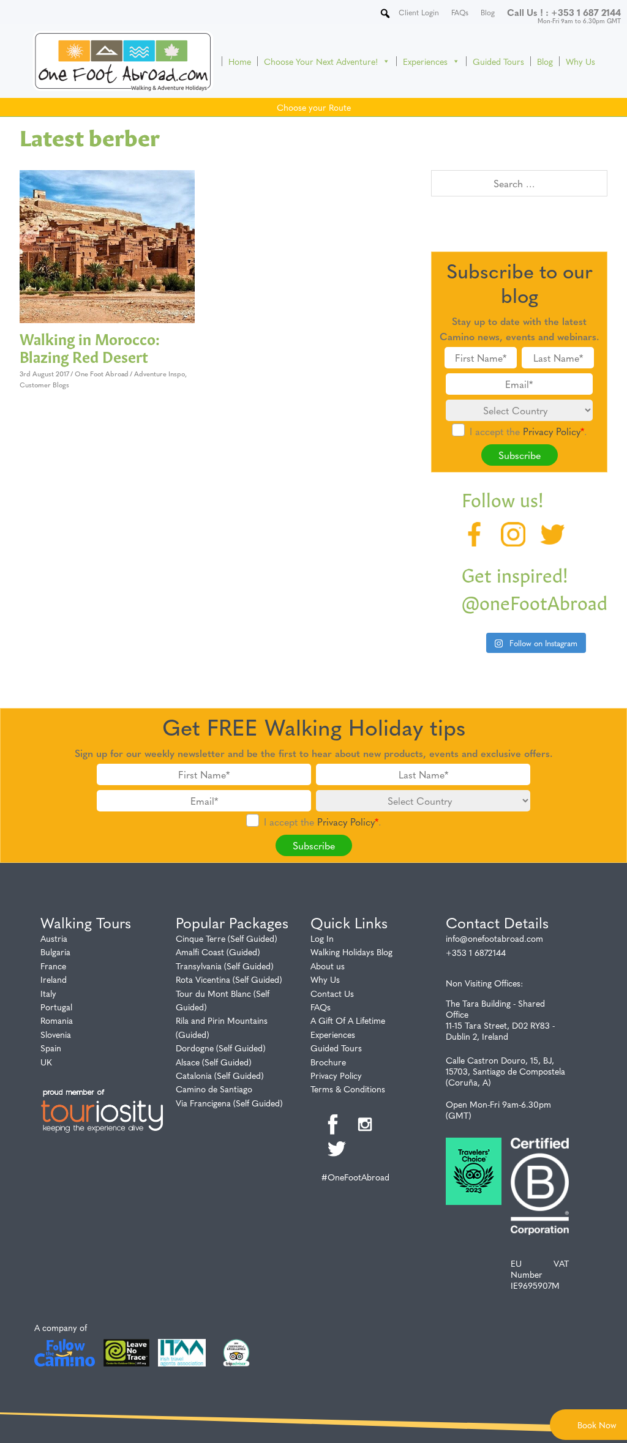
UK (46, 1062)
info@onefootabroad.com (494, 938)
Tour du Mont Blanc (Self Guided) (222, 1000)
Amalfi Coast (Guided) (218, 951)
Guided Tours (498, 61)
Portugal (56, 1007)
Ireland (53, 979)
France (53, 966)
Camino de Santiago (214, 1089)
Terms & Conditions (347, 1089)
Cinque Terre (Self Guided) (226, 938)
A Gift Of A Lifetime (347, 1020)
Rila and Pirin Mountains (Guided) (222, 1027)
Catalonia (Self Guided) (220, 1075)
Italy (48, 993)
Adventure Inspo (159, 373)
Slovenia (55, 1034)
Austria (53, 938)
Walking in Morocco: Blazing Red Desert (90, 346)
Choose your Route (314, 107)
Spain (50, 1048)
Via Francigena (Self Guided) (229, 1103)
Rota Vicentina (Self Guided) (229, 979)
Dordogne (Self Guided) (221, 1048)
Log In (322, 938)
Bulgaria (55, 951)
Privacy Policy (551, 431)
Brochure (328, 1062)
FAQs (320, 1007)
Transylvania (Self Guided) (225, 966)
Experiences (425, 61)
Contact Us (332, 993)
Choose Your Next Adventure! (321, 61)
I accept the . (528, 431)
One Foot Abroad (102, 373)
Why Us (580, 61)
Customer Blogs (44, 384)
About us (327, 966)
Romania (56, 1020)
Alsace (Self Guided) (214, 1062)
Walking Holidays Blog (351, 951)
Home (239, 61)
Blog (545, 61)
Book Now (596, 1425)
